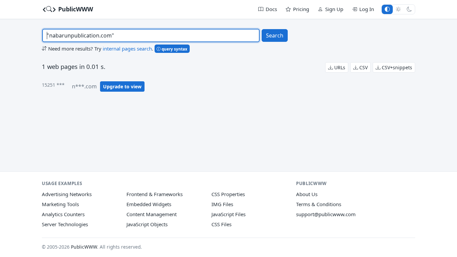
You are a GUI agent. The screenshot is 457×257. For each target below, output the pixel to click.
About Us (306, 194)
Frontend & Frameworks (154, 194)
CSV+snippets (396, 67)
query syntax (174, 49)
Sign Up (334, 9)
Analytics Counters (63, 214)
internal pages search (127, 48)
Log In (366, 9)
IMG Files (222, 204)
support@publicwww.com (326, 214)
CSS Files (221, 224)
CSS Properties (228, 194)
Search (274, 35)
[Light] (398, 9)
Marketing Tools (60, 204)
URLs (339, 67)
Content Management (151, 214)
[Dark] (409, 9)
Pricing (301, 9)
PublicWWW (75, 9)
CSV (363, 67)
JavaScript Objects (147, 224)
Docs (271, 9)
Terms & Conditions (318, 204)
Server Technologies (65, 224)
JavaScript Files (228, 214)
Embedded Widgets (148, 204)
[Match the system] (387, 9)
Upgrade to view (122, 86)
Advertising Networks (67, 194)
